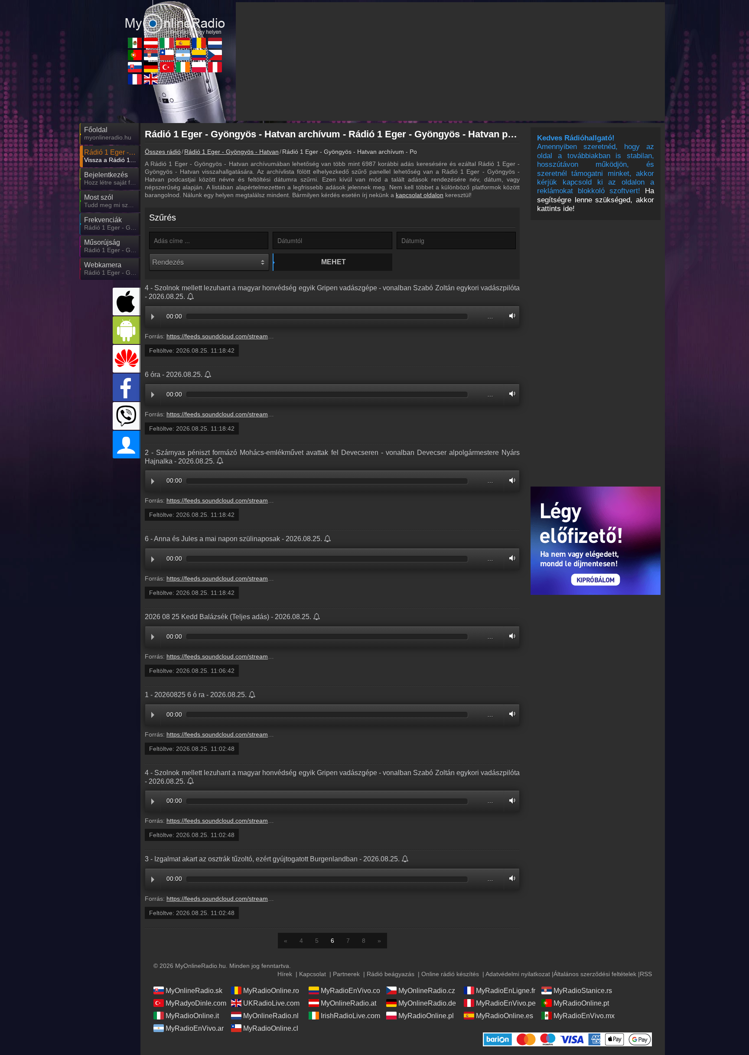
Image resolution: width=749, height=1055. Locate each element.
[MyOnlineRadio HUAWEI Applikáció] (126, 359)
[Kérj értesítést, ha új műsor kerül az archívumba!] (191, 297)
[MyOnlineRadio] (175, 16)
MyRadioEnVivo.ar (195, 1028)
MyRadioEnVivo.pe (506, 1003)
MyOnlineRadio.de (427, 1003)
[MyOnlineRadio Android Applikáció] (126, 330)
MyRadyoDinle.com (196, 1003)
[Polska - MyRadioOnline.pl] (199, 67)
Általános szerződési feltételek (595, 974)
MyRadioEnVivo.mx (584, 1015)
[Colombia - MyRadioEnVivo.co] (199, 55)
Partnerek (346, 974)
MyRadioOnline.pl (426, 1015)
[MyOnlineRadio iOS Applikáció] (126, 301)
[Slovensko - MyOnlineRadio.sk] (135, 67)
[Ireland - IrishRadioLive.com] (183, 67)
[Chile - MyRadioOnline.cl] (167, 55)
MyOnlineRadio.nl (271, 1015)
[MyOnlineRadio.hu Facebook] (126, 387)
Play (152, 317)
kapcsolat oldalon (419, 195)
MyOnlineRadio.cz (426, 990)
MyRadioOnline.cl (270, 1028)
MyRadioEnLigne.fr (505, 990)
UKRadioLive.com (271, 1003)
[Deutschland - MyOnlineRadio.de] (151, 67)
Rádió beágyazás (390, 974)
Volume (510, 316)
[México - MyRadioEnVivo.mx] (135, 43)
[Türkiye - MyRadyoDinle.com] (167, 67)
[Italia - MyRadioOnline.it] (167, 43)
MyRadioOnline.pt (581, 1003)
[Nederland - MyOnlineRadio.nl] (215, 43)
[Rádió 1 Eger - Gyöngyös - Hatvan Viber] (126, 416)
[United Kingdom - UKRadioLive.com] (151, 79)
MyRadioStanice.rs (583, 990)
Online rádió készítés (450, 974)
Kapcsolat (312, 974)
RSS (646, 974)
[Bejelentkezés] (126, 444)
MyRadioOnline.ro (271, 990)
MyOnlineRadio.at (348, 1003)
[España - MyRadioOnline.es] (183, 43)
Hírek (284, 974)
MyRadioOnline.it (192, 1015)
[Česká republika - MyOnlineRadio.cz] (215, 55)
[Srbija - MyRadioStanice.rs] (151, 55)
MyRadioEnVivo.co (350, 990)
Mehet (333, 262)
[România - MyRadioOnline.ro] (199, 43)
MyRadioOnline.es (504, 1015)
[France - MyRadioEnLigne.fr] (135, 79)
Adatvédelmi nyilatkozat (517, 974)
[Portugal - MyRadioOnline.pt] (135, 55)
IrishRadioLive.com (350, 1015)
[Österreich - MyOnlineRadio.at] (151, 43)
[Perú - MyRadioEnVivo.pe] (215, 67)
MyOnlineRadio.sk (194, 990)
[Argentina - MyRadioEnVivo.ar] (183, 55)
